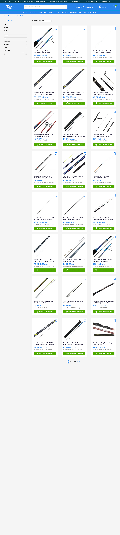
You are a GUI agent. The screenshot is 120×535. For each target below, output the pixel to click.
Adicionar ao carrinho (46, 61)
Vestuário (42, 12)
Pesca (25, 12)
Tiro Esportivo (62, 12)
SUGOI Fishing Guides (90, 12)
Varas (14, 16)
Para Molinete (21, 16)
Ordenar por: (36, 21)
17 (75, 362)
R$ (4, 52)
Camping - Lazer (75, 12)
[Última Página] (77, 362)
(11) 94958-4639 (105, 1)
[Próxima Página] (80, 362)
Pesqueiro (33, 12)
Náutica (51, 12)
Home (5, 16)
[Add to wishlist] (56, 28)
